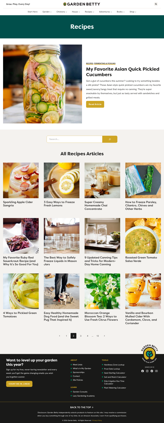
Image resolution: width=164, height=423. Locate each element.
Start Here (33, 11)
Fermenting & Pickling (104, 63)
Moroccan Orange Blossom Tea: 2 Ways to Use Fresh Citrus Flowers (101, 316)
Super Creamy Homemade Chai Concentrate (96, 205)
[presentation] (21, 180)
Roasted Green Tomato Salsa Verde (141, 259)
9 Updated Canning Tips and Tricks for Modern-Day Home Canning (101, 261)
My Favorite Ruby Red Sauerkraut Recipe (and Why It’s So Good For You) (20, 261)
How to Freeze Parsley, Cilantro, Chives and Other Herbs (141, 205)
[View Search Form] (156, 4)
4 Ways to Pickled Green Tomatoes (20, 314)
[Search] (109, 139)
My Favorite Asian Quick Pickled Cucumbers (122, 72)
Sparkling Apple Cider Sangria (18, 203)
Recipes (89, 63)
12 (97, 336)
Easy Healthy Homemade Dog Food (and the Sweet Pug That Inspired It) (61, 316)
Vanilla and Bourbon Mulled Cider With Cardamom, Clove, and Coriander (141, 318)
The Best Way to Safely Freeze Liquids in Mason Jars (60, 261)
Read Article (95, 104)
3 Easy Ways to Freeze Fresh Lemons (59, 203)
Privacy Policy (97, 420)
